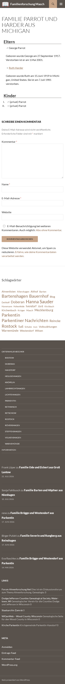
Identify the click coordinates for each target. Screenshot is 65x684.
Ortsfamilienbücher (13, 351)
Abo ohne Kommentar (48, 230)
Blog (52, 296)
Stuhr (35, 327)
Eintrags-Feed (9, 652)
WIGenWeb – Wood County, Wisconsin (22, 616)
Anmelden (7, 647)
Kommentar (9, 141)
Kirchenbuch (9, 310)
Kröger (21, 310)
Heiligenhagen (13, 376)
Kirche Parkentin (10, 625)
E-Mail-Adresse (11, 198)
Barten (42, 291)
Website (6, 212)
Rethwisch (11, 407)
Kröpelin (10, 382)
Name (6, 184)
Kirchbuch (49, 306)
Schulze (28, 327)
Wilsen (39, 330)
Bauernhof (38, 295)
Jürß (40, 306)
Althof (34, 291)
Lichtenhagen (12, 394)
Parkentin (11, 315)
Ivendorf (31, 306)
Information (9, 450)
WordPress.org (9, 664)
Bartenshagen (15, 295)
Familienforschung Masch (27, 4)
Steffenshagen (13, 431)
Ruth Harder (16, 67)
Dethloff (6, 302)
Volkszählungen (48, 326)
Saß (20, 326)
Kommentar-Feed (11, 658)
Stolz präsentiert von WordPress (16, 680)
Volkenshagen (13, 437)
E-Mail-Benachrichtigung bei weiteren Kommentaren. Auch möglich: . (32, 228)
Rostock (9, 326)
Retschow (10, 413)
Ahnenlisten (9, 291)
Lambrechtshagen (15, 388)
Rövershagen (12, 425)
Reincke (55, 321)
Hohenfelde (19, 306)
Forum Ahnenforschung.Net (16, 589)
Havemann (7, 306)
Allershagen (23, 291)
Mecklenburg (43, 310)
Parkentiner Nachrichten (25, 320)
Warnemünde (10, 330)
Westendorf (27, 330)
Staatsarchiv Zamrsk (12, 610)
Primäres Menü (61, 4)
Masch (29, 310)
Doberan (17, 302)
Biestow (9, 358)
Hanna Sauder (40, 301)
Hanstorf (10, 370)
